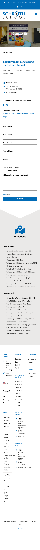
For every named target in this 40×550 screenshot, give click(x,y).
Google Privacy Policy (27, 193)
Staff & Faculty (17, 366)
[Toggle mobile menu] (36, 14)
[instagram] (7, 105)
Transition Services (18, 400)
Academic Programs (18, 382)
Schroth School (18, 360)
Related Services (18, 394)
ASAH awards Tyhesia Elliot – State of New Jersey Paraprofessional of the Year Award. (7, 449)
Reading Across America (7, 420)
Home (5, 52)
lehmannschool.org (21, 467)
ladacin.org (21, 436)
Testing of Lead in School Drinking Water (6, 397)
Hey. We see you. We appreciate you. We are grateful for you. (7, 485)
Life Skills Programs (18, 388)
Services (18, 405)
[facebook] (4, 105)
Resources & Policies (32, 375)
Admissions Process (32, 360)
